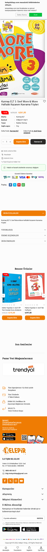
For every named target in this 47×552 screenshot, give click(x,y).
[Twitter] (10, 480)
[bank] (23, 539)
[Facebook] (4, 480)
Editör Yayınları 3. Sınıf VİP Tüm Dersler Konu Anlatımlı (11, 309)
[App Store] (30, 529)
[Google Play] (11, 529)
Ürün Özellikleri (10, 213)
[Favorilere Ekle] (44, 101)
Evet (35, 15)
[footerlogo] (14, 451)
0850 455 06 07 (10, 471)
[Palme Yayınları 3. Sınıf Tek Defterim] (35, 287)
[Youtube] (21, 480)
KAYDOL (40, 518)
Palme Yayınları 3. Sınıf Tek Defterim (34, 309)
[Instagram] (15, 480)
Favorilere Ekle (21, 305)
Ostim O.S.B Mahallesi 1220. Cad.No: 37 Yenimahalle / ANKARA (14, 465)
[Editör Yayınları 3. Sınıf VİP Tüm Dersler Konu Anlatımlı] (12, 287)
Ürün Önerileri (8, 241)
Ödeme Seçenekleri (10, 235)
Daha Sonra (22, 15)
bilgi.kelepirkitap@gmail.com (16, 473)
